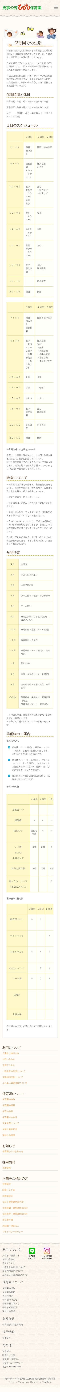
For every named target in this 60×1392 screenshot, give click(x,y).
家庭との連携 (8, 1135)
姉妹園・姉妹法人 (10, 1226)
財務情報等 (7, 1196)
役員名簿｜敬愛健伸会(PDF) (15, 1214)
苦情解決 (6, 1184)
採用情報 (6, 1168)
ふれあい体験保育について (14, 1083)
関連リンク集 (8, 1190)
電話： (11, 1366)
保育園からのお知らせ (12, 1151)
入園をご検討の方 (10, 1053)
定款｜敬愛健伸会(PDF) (13, 1202)
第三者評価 (7, 1220)
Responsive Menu (56, 7)
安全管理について (10, 1123)
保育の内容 (7, 1111)
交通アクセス (8, 1065)
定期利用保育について (12, 1077)
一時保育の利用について (13, 1071)
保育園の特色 (8, 1099)
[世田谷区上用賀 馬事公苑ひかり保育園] (21, 7)
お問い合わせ (8, 1059)
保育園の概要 (8, 1105)
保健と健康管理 (9, 1129)
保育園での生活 (9, 1117)
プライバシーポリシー (12, 1232)
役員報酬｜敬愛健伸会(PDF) (15, 1208)
